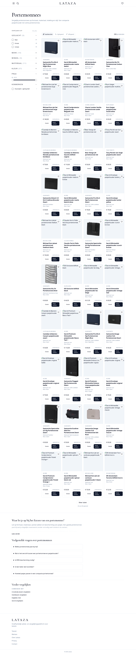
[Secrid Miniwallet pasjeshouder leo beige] (93, 274)
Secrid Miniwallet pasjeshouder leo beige (91, 291)
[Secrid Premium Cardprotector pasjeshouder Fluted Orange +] (51, 461)
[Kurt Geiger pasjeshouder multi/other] (114, 93)
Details (47, 78)
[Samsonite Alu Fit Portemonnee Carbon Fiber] (114, 47)
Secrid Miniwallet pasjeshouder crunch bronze (114, 245)
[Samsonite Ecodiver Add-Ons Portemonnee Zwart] (72, 414)
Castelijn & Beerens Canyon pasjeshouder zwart (51, 336)
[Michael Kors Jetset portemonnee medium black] (51, 229)
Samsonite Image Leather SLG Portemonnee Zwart (113, 336)
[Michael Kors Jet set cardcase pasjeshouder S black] (93, 461)
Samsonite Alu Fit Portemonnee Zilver (50, 290)
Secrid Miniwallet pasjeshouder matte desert (71, 64)
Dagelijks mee (16, 598)
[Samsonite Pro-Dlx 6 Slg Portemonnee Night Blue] (51, 47)
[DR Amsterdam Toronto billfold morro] (114, 461)
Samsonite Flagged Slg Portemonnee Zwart (71, 383)
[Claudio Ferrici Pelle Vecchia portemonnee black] (72, 229)
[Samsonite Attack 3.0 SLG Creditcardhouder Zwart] (51, 183)
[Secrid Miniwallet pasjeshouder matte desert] (72, 47)
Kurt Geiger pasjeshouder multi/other (111, 109)
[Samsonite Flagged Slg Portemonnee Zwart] (72, 366)
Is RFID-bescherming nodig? (25, 560)
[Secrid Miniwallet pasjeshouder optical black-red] (72, 461)
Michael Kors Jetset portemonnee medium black (50, 245)
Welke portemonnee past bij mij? (26, 547)
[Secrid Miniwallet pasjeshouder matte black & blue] (72, 183)
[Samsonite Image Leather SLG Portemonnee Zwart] (114, 319)
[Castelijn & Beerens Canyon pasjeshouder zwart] (51, 319)
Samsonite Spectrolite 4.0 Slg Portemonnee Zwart (93, 245)
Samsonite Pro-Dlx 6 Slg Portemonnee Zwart (92, 200)
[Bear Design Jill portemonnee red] (93, 138)
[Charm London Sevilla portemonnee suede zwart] (93, 93)
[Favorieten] (122, 3)
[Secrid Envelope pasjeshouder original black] (114, 366)
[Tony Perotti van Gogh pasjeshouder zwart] (114, 138)
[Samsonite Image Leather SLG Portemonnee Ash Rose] (93, 414)
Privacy (14, 641)
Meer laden (83, 502)
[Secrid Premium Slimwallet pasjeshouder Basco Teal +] (72, 319)
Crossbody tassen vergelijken (21, 592)
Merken (14, 634)
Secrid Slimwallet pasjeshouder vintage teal (114, 291)
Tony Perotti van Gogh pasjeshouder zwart (114, 154)
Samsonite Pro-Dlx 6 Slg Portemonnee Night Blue (50, 64)
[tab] (48, 34)
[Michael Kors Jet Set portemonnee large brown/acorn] (51, 93)
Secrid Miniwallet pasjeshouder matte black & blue (71, 200)
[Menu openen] (13, 3)
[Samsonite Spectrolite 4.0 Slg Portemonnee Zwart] (93, 229)
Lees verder (16, 534)
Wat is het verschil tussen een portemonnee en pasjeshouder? (36, 553)
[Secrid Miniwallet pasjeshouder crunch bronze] (114, 229)
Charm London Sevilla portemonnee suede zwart (93, 109)
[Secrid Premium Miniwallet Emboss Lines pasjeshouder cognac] (93, 366)
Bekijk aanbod (55, 77)
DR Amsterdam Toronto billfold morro (114, 477)
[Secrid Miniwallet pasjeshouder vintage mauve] (114, 414)
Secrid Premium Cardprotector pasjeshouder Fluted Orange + (50, 479)
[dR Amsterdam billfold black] (93, 47)
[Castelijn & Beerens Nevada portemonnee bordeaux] (51, 138)
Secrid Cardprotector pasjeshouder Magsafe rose (71, 109)
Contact (14, 644)
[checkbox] (13, 40)
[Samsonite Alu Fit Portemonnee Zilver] (51, 274)
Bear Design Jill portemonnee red (91, 154)
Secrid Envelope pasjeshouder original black (114, 383)
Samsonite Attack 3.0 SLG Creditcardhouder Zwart (51, 200)
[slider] (13, 80)
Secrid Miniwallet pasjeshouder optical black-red (71, 478)
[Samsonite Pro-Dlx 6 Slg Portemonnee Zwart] (93, 183)
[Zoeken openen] (18, 3)
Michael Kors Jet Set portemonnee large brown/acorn (50, 109)
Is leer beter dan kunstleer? (24, 567)
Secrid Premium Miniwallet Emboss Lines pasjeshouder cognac (92, 384)
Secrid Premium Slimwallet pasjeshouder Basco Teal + (71, 337)
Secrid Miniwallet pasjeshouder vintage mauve (114, 430)
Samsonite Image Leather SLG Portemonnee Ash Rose (91, 431)
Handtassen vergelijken (19, 595)
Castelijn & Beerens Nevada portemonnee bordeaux (51, 155)
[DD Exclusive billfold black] (72, 274)
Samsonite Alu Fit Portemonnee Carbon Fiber (114, 64)
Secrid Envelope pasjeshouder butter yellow (113, 200)
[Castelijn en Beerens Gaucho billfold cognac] (72, 138)
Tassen (14, 631)
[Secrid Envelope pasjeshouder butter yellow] (114, 183)
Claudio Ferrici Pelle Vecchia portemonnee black (72, 245)
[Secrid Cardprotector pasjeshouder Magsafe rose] (72, 93)
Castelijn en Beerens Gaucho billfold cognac (71, 155)
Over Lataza (16, 637)
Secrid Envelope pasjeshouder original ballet (51, 383)
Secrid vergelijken (17, 601)
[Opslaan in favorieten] (58, 40)
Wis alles (34, 30)
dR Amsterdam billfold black (90, 63)
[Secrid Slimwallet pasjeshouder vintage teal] (114, 274)
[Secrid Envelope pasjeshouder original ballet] (51, 366)
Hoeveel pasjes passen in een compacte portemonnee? (34, 574)
